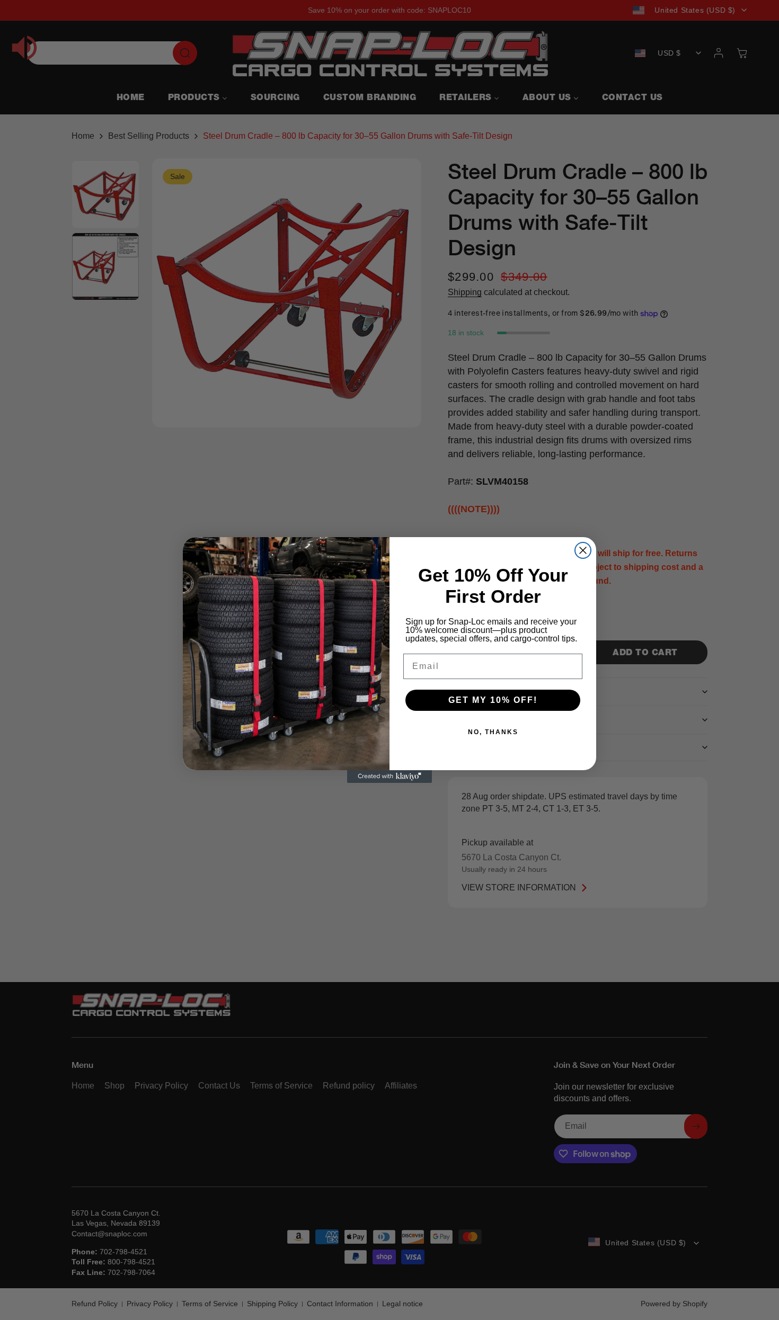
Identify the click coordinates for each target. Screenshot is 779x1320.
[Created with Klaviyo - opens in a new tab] (389, 776)
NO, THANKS (493, 732)
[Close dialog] (583, 550)
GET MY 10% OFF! (492, 699)
